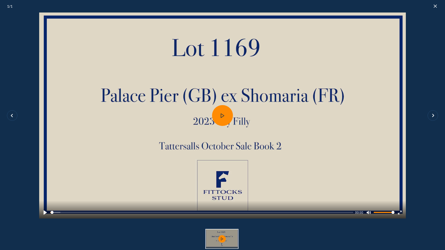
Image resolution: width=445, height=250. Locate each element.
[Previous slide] (12, 115)
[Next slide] (433, 115)
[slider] (201, 212)
